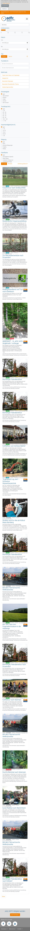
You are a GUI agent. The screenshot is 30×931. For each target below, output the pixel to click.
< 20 (4, 110)
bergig (4, 148)
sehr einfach (6, 95)
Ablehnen (4, 9)
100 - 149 (5, 119)
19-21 (4, 132)
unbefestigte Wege (7, 161)
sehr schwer (6, 102)
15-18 (4, 130)
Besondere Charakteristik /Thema (10, 84)
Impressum (4, 929)
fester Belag (6, 158)
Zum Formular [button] (14, 914)
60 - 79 (4, 115)
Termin (10, 56)
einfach (4, 97)
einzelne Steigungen (8, 145)
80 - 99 (4, 117)
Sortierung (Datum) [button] (22, 163)
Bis (2, 46)
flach (4, 143)
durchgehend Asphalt (8, 156)
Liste (4, 163)
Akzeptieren (5, 5)
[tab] (15, 75)
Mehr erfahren (6, 3)
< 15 (4, 128)
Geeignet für (5, 78)
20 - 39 (4, 112)
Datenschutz (12, 929)
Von (2, 40)
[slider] (7, 30)
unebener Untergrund (8, 160)
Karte (10, 163)
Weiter (3, 896)
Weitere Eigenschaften (7, 87)
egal (4, 94)
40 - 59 (4, 114)
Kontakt (19, 929)
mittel (4, 99)
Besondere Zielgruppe (7, 81)
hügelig (4, 147)
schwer (4, 101)
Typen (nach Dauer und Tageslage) (10, 75)
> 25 (4, 135)
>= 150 (4, 120)
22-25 (4, 134)
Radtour (4, 56)
